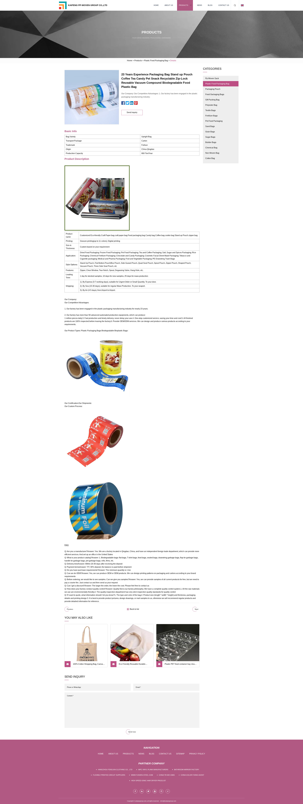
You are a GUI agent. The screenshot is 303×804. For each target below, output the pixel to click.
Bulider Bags (210, 142)
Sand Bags (210, 126)
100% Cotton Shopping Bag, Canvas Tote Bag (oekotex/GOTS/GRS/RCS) (88, 665)
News (199, 5)
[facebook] (135, 791)
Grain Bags (210, 132)
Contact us (223, 5)
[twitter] (148, 791)
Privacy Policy (197, 754)
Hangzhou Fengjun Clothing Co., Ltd (115, 770)
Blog (210, 5)
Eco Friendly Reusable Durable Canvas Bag (132, 665)
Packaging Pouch (212, 89)
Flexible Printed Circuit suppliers (109, 775)
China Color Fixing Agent (192, 775)
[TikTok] (168, 791)
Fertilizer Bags (211, 116)
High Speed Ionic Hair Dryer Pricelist (148, 781)
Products (183, 5)
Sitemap (180, 754)
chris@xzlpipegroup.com (168, 801)
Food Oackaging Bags (214, 94)
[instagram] (161, 791)
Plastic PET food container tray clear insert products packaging (180, 665)
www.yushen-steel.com (142, 775)
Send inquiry (132, 112)
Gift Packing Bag (212, 100)
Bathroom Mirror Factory (186, 770)
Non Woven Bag (212, 153)
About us (169, 5)
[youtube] (155, 791)
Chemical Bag (211, 148)
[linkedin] (142, 791)
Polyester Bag (211, 105)
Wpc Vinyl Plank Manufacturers (153, 770)
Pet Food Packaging (214, 121)
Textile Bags (210, 110)
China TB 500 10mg (167, 775)
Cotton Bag (210, 158)
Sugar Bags (210, 137)
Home (156, 5)
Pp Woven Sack (212, 78)
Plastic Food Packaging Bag (156, 61)
